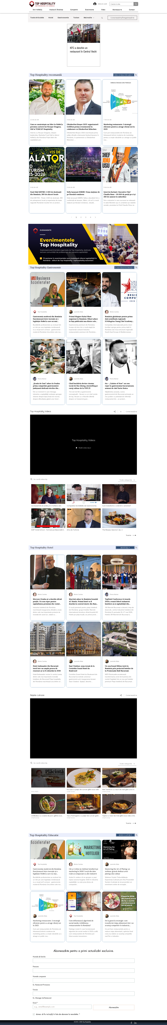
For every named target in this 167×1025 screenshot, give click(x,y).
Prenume (36, 967)
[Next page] (95, 217)
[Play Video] (48, 495)
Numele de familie (39, 957)
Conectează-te (131, 412)
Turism (76, 18)
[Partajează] (115, 411)
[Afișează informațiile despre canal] (121, 411)
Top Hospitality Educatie (44, 835)
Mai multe (88, 18)
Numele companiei (39, 976)
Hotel (50, 18)
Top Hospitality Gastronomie (45, 267)
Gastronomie (63, 18)
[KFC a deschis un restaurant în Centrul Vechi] (83, 33)
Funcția (35, 990)
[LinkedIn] (135, 1022)
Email (35, 1003)
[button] (102, 18)
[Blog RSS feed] (136, 75)
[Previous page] (71, 217)
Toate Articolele (37, 18)
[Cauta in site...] (136, 4)
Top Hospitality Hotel (41, 547)
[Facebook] (131, 1022)
